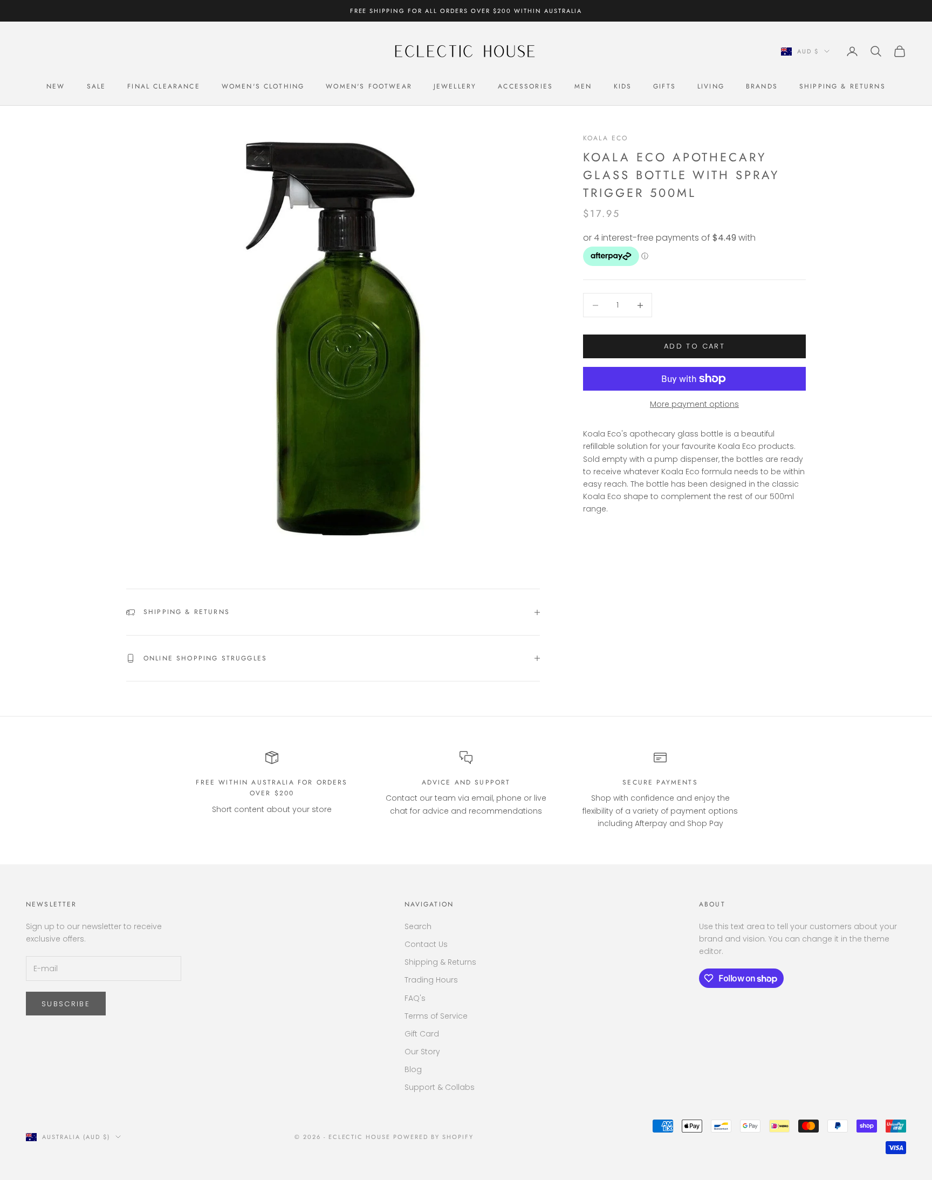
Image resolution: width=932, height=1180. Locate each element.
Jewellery (455, 86)
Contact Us (426, 944)
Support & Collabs (440, 1087)
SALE (96, 86)
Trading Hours (431, 979)
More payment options (694, 404)
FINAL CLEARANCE (163, 86)
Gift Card (422, 1033)
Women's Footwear (369, 86)
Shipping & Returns (842, 86)
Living (710, 86)
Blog (413, 1069)
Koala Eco (605, 138)
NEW (55, 86)
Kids (623, 86)
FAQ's (415, 998)
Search (418, 926)
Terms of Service (436, 1016)
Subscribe (66, 1004)
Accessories (525, 86)
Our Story (422, 1051)
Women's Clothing (263, 86)
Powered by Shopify (433, 1137)
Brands (762, 86)
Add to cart (694, 347)
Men (583, 86)
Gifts (664, 86)
